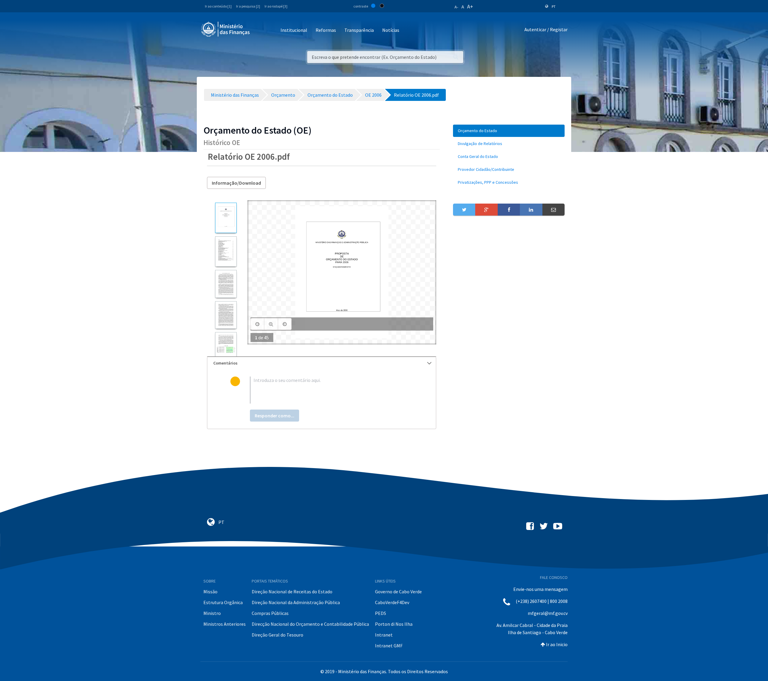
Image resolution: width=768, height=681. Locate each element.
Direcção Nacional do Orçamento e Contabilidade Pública (310, 624)
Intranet (384, 635)
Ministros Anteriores (224, 624)
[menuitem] (509, 131)
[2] (225, 251)
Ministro (212, 613)
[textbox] (331, 390)
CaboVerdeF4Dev (392, 602)
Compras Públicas (270, 613)
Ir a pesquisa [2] (248, 6)
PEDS (380, 613)
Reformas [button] (326, 30)
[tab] (321, 363)
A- (456, 7)
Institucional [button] (293, 30)
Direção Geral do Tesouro (277, 635)
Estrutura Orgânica (223, 602)
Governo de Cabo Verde (398, 592)
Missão (210, 592)
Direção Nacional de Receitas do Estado (292, 592)
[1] (225, 218)
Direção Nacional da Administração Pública (296, 602)
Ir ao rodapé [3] (276, 6)
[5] (225, 346)
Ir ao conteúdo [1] (218, 6)
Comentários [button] (225, 363)
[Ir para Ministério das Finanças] (225, 29)
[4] (225, 315)
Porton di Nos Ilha (393, 624)
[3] (225, 284)
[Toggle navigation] (259, 30)
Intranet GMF (389, 646)
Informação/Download (236, 183)
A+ (470, 6)
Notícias (390, 30)
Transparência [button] (359, 30)
